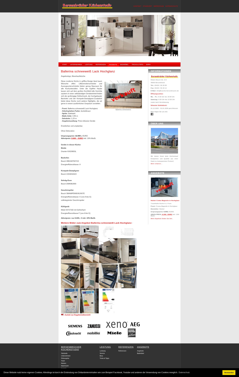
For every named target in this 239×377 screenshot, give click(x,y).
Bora (101, 356)
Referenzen (122, 351)
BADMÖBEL (124, 64)
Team (63, 361)
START (64, 64)
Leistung (103, 351)
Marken (63, 363)
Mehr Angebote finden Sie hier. (162, 218)
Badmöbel (140, 353)
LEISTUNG (88, 64)
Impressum (65, 366)
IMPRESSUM (159, 6)
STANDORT (147, 6)
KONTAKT (137, 6)
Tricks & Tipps (104, 358)
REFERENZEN (101, 64)
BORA (148, 64)
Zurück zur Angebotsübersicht (77, 315)
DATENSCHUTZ (171, 6)
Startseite (64, 353)
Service (102, 353)
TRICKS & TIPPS (137, 64)
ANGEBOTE (113, 65)
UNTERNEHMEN (76, 64)
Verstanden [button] (229, 373)
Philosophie (65, 358)
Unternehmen (65, 356)
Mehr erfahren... (156, 163)
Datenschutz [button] (184, 372)
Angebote (140, 351)
